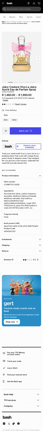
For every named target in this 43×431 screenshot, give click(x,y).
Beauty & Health (17, 21)
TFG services (10, 400)
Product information (10, 176)
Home (4, 21)
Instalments (7, 239)
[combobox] (21, 9)
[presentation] (4, 17)
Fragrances (26, 21)
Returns (5, 251)
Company (8, 406)
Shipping (5, 245)
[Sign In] (34, 3)
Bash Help (8, 394)
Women (8, 21)
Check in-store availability (29, 146)
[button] (5, 120)
